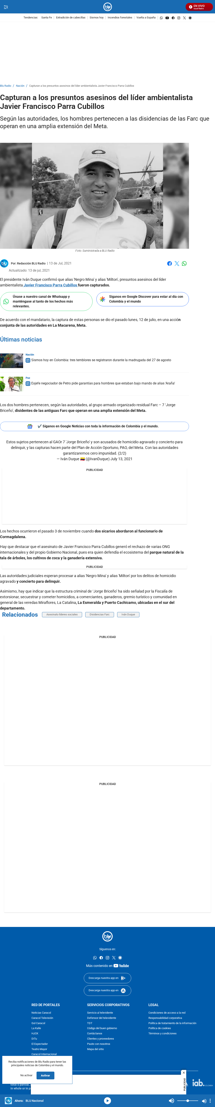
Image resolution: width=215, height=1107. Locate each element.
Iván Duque (128, 614)
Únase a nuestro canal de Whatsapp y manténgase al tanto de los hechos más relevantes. (43, 301)
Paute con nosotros (98, 1044)
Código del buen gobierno (102, 1028)
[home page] (107, 7)
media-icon (107, 1101)
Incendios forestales (120, 17)
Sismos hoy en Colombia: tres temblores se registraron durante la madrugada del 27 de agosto (101, 360)
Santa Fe (46, 17)
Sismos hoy (97, 17)
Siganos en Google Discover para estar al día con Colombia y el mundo (146, 299)
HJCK (34, 1033)
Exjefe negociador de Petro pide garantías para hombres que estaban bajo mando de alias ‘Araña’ (103, 383)
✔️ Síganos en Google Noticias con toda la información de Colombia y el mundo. (98, 426)
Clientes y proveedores (100, 1038)
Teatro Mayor (39, 1049)
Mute (171, 1100)
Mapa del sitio (95, 1049)
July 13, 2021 (121, 459)
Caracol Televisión (42, 1018)
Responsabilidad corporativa (165, 1018)
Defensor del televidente (101, 1018)
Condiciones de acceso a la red (166, 1013)
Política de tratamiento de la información (172, 1023)
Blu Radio (5, 86)
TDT (89, 1023)
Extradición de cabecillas (70, 17)
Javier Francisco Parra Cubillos (50, 285)
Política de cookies (159, 1028)
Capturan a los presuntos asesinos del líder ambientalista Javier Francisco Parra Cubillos (81, 86)
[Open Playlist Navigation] (210, 1101)
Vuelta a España (146, 17)
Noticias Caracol (41, 1013)
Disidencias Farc (100, 614)
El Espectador (39, 1044)
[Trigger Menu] (5, 7)
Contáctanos (94, 1033)
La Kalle (36, 1028)
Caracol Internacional (44, 1054)
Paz (28, 377)
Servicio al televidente (100, 1013)
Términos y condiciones (162, 1033)
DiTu (34, 1038)
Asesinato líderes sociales (62, 614)
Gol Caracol (38, 1023)
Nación (20, 86)
